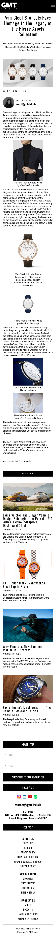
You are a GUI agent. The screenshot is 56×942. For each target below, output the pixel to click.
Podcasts (28, 909)
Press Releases (28, 883)
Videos (28, 905)
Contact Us (28, 888)
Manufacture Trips (28, 914)
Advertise (28, 878)
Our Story (28, 843)
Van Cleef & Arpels (41, 200)
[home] (9, 6)
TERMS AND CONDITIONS (28, 857)
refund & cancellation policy (28, 861)
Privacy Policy (28, 852)
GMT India (33, 932)
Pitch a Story (28, 892)
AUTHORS (28, 848)
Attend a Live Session (28, 919)
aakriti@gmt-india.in (26, 104)
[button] (51, 6)
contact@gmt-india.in (28, 804)
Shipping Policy (28, 866)
